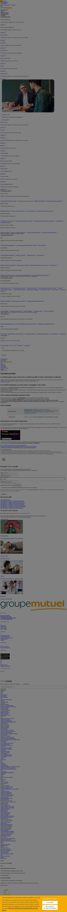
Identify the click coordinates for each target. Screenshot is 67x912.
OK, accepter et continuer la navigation (50, 907)
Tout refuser (49, 902)
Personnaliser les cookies (50, 898)
